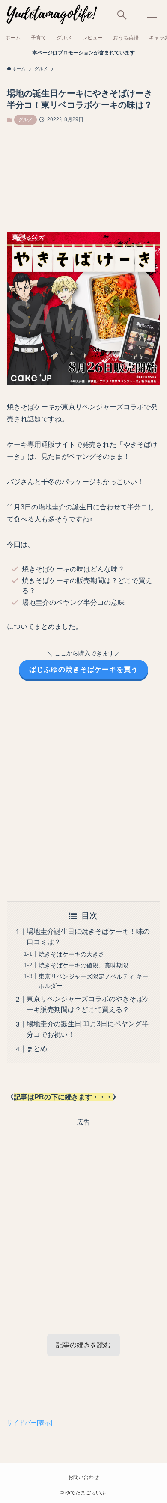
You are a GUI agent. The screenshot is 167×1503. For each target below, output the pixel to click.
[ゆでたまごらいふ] (50, 15)
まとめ (37, 1048)
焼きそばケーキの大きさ (71, 954)
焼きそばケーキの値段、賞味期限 (83, 965)
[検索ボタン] (122, 15)
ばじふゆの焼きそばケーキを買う (83, 669)
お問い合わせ (83, 1477)
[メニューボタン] (152, 15)
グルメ (25, 119)
